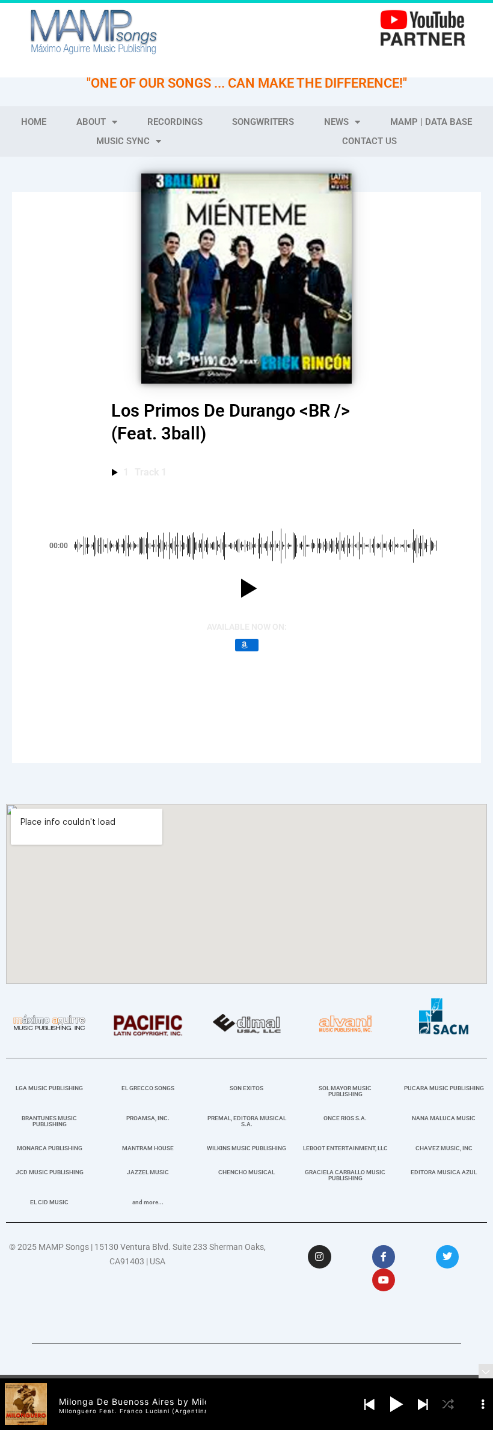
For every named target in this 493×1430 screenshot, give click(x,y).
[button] (246, 588)
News (336, 121)
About (91, 121)
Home (33, 121)
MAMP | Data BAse (431, 121)
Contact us (369, 141)
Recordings (175, 121)
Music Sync (123, 141)
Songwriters (263, 121)
